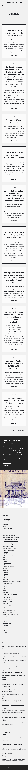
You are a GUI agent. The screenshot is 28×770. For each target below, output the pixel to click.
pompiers (6, 608)
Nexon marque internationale (11, 596)
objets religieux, (8, 601)
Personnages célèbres (9, 605)
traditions (6, 625)
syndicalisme (7, 623)
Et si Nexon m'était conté (14, 2)
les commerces (8, 583)
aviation (6, 524)
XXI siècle (6, 632)
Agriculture (7, 519)
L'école (6, 570)
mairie (6, 590)
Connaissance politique (10, 543)
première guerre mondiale (10, 610)
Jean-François (5, 646)
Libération (6, 588)
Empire (6, 552)
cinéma (6, 533)
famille (6, 553)
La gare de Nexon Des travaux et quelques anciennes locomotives (14, 154)
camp (5, 526)
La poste (6, 575)
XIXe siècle (7, 629)
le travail (6, 579)
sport (5, 621)
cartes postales (8, 528)
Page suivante (21, 430)
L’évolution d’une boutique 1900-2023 (16, 656)
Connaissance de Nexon (10, 535)
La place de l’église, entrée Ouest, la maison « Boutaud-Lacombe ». (14, 400)
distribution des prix (9, 550)
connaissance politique (9, 544)
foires (5, 561)
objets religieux (8, 599)
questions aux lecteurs (9, 612)
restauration (7, 618)
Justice (6, 568)
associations (7, 522)
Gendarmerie (7, 563)
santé (5, 619)
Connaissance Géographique (11, 541)
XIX (5, 627)
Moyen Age (7, 592)
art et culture (7, 521)
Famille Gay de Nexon (9, 555)
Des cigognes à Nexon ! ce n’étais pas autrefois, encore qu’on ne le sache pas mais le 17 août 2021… (14, 277)
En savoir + (7, 465)
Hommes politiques (9, 566)
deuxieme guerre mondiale (10, 548)
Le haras (6, 577)
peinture (6, 603)
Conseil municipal (8, 546)
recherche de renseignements (11, 614)
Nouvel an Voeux (8, 597)
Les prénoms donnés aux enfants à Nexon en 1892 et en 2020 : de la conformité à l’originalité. (14, 317)
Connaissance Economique (10, 539)
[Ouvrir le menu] (2, 6)
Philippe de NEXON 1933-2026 (14, 121)
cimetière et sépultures (9, 532)
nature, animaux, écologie (10, 594)
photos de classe (8, 607)
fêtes (5, 559)
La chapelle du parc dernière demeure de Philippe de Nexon (14, 32)
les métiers (7, 585)
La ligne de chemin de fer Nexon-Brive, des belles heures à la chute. (14, 234)
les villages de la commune (10, 586)
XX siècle (6, 630)
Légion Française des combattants (12, 581)
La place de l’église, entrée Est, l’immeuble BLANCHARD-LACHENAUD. (14, 365)
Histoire (6, 564)
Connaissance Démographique (11, 537)
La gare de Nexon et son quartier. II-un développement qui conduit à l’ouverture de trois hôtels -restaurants (14, 196)
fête (5, 557)
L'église (6, 572)
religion (6, 616)
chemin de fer (7, 530)
